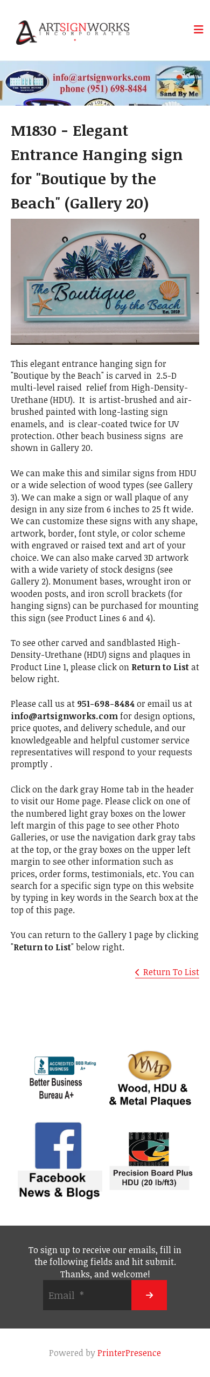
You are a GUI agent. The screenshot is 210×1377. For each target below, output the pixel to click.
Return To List (171, 972)
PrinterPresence (129, 1353)
